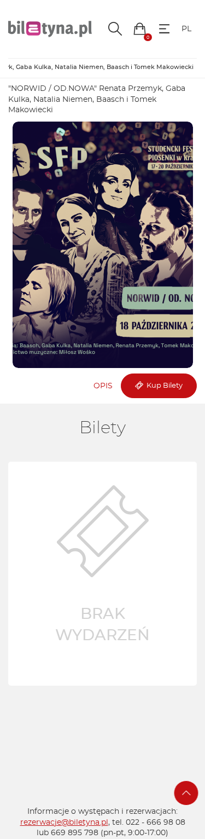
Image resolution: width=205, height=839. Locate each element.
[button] (140, 29)
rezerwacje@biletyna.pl (64, 822)
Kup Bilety (163, 385)
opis (103, 386)
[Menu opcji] (164, 29)
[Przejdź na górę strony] (186, 793)
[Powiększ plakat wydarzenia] (103, 245)
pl (186, 29)
